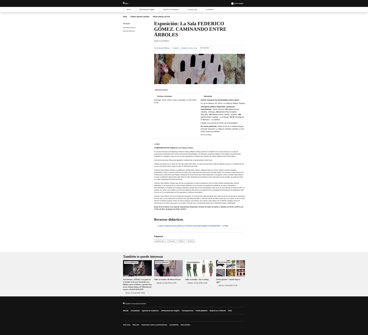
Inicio (125, 16)
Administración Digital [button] (146, 9)
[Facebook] (125, 317)
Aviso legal (126, 324)
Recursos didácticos (129, 31)
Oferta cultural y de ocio (161, 16)
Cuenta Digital (238, 3)
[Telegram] (171, 317)
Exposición (171, 241)
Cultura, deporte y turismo (139, 16)
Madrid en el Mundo (218, 311)
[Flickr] (166, 317)
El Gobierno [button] (210, 9)
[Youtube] (143, 317)
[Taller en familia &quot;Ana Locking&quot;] (199, 272)
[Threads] (177, 317)
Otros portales (185, 324)
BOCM (125, 311)
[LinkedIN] (148, 317)
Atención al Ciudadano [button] (171, 9)
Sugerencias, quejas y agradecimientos (154, 324)
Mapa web (136, 324)
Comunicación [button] (192, 9)
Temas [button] (128, 9)
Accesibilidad (174, 324)
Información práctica (129, 27)
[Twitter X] (137, 317)
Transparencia (187, 311)
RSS (230, 311)
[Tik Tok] (160, 317)
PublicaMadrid (201, 311)
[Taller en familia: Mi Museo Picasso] (168, 272)
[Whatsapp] (154, 317)
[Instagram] (131, 317)
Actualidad (135, 311)
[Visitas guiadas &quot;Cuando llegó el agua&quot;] (230, 273)
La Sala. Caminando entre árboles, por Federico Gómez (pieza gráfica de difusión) (187, 226)
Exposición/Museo (163, 48)
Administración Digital (170, 311)
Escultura (190, 241)
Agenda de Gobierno (150, 311)
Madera (181, 241)
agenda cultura (159, 241)
